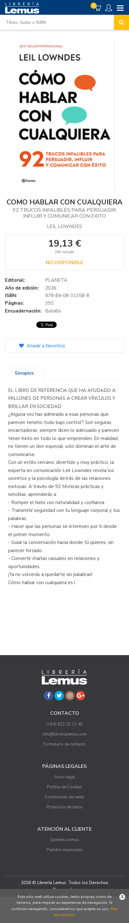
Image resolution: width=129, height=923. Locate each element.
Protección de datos (64, 807)
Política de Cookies (64, 787)
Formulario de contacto (64, 744)
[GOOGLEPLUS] (80, 695)
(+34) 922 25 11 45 (64, 724)
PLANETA (56, 280)
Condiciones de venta (64, 797)
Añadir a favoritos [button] (45, 345)
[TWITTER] (59, 695)
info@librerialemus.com (65, 734)
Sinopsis (24, 373)
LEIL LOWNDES (64, 226)
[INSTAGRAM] (70, 695)
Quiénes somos (64, 840)
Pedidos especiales (65, 850)
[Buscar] (121, 22)
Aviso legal (64, 777)
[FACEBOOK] (48, 695)
